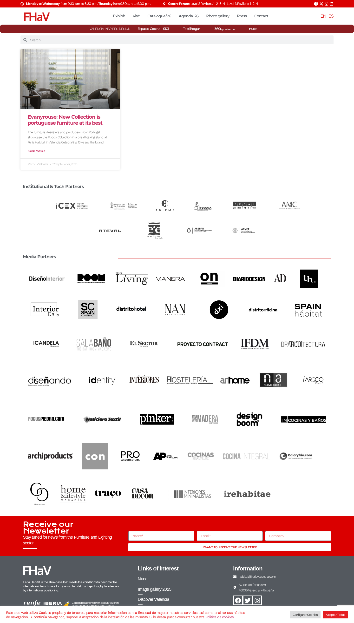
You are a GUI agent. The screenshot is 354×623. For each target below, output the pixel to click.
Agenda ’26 (188, 16)
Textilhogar (191, 29)
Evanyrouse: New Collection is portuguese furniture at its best (65, 120)
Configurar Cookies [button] (305, 614)
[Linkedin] (331, 4)
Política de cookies (219, 617)
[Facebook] (316, 4)
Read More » (36, 150)
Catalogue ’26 (159, 16)
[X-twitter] (321, 4)
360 (225, 29)
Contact (261, 16)
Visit (136, 16)
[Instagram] (326, 4)
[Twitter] (247, 600)
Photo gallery (217, 16)
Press (242, 16)
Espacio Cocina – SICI (153, 29)
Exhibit (119, 16)
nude (253, 29)
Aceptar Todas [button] (335, 614)
